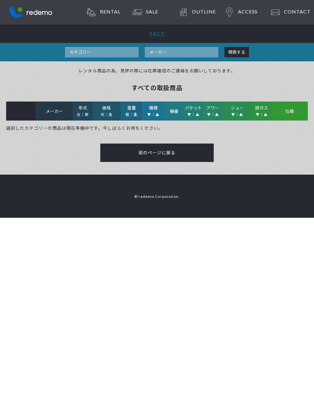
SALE (152, 11)
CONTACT (297, 11)
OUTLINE (204, 11)
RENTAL (110, 11)
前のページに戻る (157, 152)
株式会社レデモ (30, 12)
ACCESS (248, 11)
